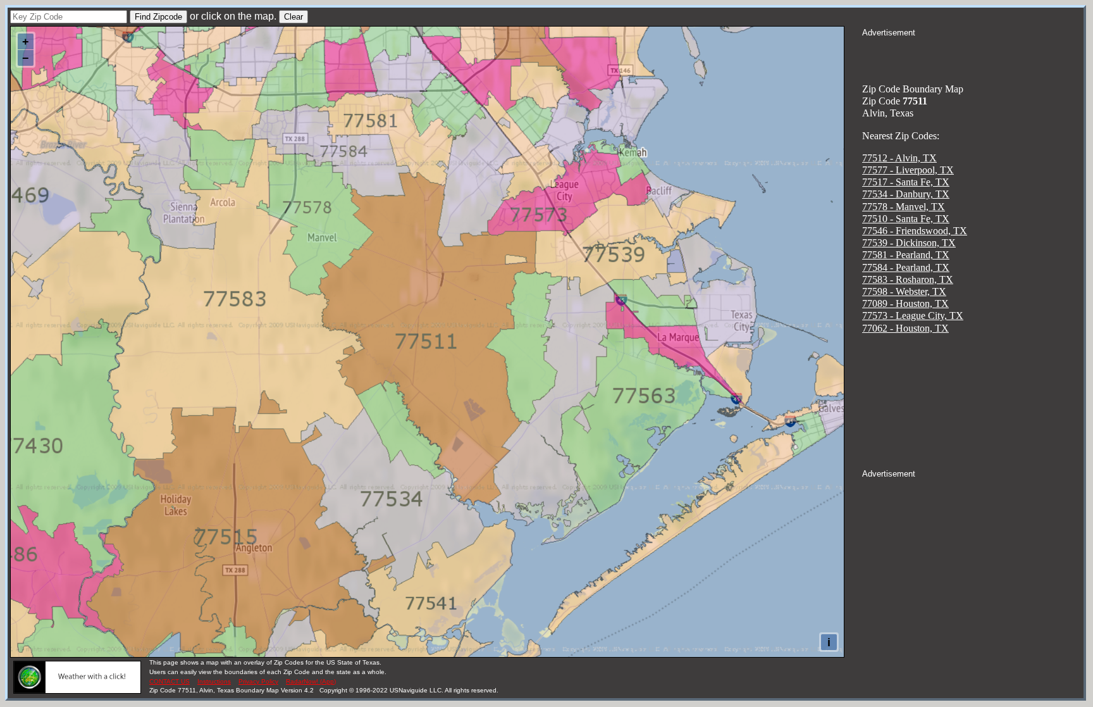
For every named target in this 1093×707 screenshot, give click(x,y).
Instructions (214, 681)
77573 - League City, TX (912, 315)
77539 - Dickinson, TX (909, 242)
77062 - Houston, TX (905, 328)
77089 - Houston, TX (905, 303)
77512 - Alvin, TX (899, 158)
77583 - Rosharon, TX (907, 279)
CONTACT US (169, 681)
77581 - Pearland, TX (905, 254)
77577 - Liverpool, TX (908, 170)
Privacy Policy (258, 681)
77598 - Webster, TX (904, 291)
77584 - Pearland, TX (905, 267)
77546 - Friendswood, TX (914, 230)
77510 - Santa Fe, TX (905, 218)
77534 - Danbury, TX (905, 194)
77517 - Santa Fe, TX (905, 182)
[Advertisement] (973, 54)
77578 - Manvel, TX (903, 206)
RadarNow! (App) (311, 681)
